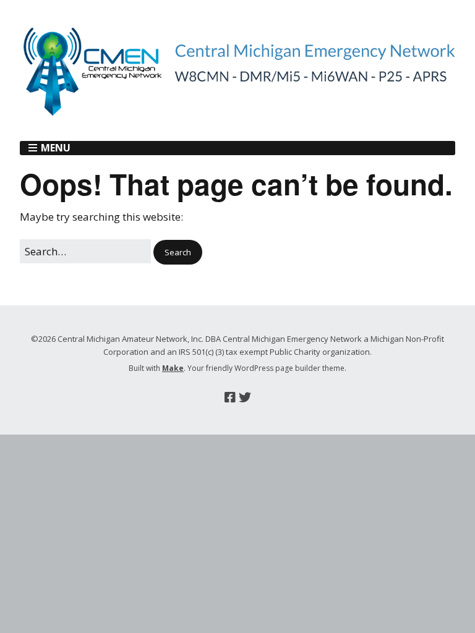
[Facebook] (230, 397)
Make (173, 368)
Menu (56, 148)
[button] (177, 252)
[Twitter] (245, 397)
